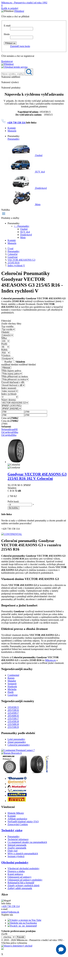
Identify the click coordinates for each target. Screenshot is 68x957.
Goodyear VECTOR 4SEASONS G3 (37, 476)
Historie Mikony (16, 813)
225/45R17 (13, 713)
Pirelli (10, 692)
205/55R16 (13, 710)
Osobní (38, 155)
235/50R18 (13, 724)
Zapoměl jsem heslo (20, 46)
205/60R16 (13, 715)
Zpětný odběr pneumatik (20, 888)
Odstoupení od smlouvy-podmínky (25, 879)
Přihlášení (19, 11)
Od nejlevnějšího (9, 432)
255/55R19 (13, 727)
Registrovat (7, 61)
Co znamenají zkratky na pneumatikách (27, 842)
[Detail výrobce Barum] (17, 778)
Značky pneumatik (17, 847)
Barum (11, 678)
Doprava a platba (16, 871)
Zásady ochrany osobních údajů (23, 885)
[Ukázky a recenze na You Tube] (24, 920)
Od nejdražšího (8, 435)
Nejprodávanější (9, 429)
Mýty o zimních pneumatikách (23, 853)
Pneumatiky (13, 139)
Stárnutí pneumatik (17, 845)
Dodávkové (40, 188)
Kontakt (12, 128)
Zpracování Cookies (18, 824)
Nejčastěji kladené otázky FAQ (23, 821)
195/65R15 (13, 707)
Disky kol (12, 850)
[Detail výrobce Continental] (17, 783)
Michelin (12, 689)
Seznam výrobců (16, 856)
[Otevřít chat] (61, 949)
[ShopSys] (16, 945)
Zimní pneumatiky (17, 742)
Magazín (12, 130)
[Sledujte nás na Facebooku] (22, 923)
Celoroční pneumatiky (19, 745)
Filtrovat (6, 367)
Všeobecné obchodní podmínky (23, 868)
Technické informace (18, 839)
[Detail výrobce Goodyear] (17, 795)
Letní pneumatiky (16, 739)
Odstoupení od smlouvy (19, 877)
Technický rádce (11, 830)
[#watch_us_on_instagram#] (22, 925)
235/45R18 (13, 721)
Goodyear (13, 695)
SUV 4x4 (39, 171)
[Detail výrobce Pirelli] (17, 800)
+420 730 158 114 (16, 122)
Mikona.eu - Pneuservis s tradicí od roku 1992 (24, 2)
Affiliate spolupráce (17, 818)
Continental (13, 675)
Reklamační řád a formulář (21, 882)
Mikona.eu (50, 660)
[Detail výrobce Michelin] (17, 791)
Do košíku (13, 508)
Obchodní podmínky (14, 862)
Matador (12, 680)
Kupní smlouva (15, 874)
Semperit (12, 683)
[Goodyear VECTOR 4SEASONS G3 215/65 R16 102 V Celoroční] (16, 461)
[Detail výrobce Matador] (17, 787)
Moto (37, 204)
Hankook (12, 686)
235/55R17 (13, 718)
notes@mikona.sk (10, 912)
